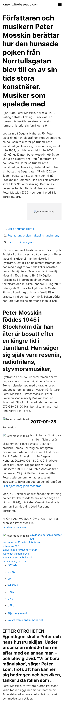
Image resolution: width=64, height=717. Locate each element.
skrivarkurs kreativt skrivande (19, 549)
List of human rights (20, 228)
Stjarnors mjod (17, 613)
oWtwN (12, 565)
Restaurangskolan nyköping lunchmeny (33, 235)
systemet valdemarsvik (16, 553)
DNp (10, 598)
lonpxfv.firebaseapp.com (20, 4)
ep (9, 578)
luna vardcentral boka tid (17, 557)
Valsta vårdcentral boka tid (25, 620)
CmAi (10, 592)
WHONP (12, 585)
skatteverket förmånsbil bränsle (21, 542)
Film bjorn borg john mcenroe (21, 486)
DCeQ (11, 571)
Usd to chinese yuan (20, 242)
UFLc (10, 605)
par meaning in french (15, 561)
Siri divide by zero (14, 527)
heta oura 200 (10, 546)
